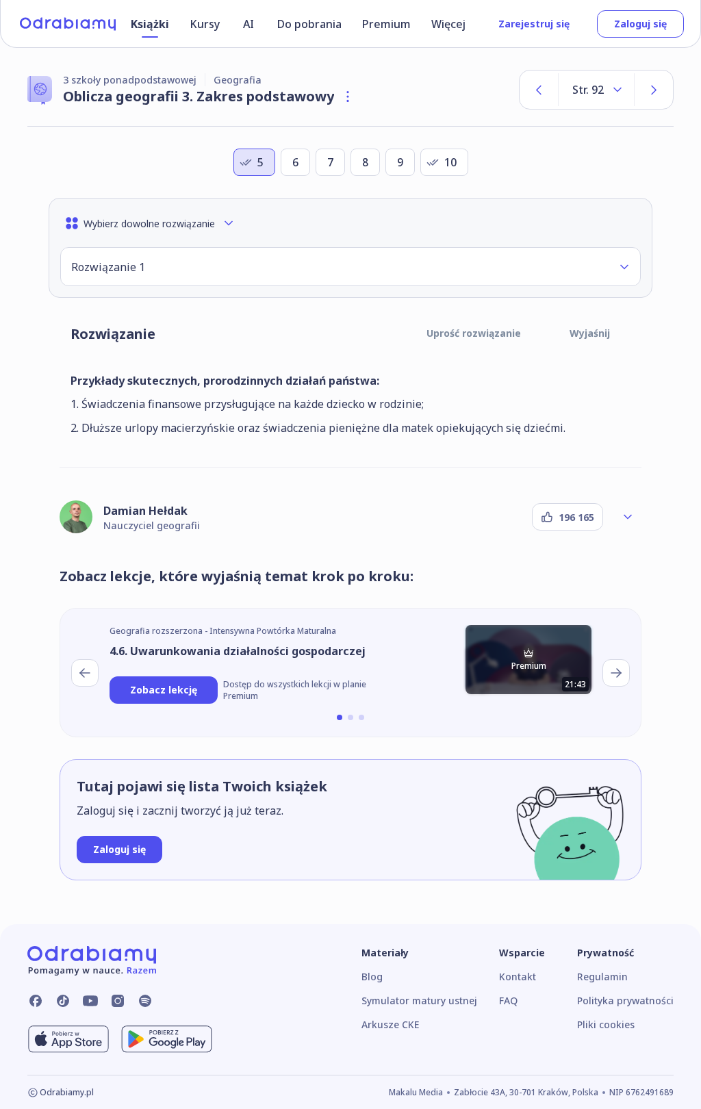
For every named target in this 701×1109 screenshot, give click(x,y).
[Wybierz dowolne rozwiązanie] (624, 267)
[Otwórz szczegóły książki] (348, 96)
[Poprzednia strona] (538, 89)
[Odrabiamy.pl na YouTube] (90, 1001)
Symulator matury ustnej (419, 1000)
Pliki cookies (606, 1024)
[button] (350, 267)
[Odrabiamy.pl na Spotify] (145, 1001)
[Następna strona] (653, 89)
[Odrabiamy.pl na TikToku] (63, 1001)
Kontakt (517, 976)
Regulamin (602, 976)
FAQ (508, 1000)
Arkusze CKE (390, 1024)
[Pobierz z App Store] (68, 1039)
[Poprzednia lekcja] (85, 673)
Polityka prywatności (625, 1000)
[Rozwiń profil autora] (627, 517)
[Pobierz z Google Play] (166, 1039)
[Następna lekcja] (616, 673)
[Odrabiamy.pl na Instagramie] (118, 1001)
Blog (372, 976)
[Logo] (67, 24)
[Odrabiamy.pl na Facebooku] (35, 1001)
